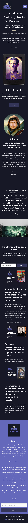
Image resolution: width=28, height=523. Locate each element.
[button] (14, 105)
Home (5, 519)
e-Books (16, 519)
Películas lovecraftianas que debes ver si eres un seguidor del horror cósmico (14, 350)
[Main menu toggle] (25, 6)
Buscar (3, 262)
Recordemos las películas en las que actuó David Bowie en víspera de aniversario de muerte (15, 392)
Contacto (22, 519)
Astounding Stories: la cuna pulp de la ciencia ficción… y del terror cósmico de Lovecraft (15, 295)
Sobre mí (10, 519)
